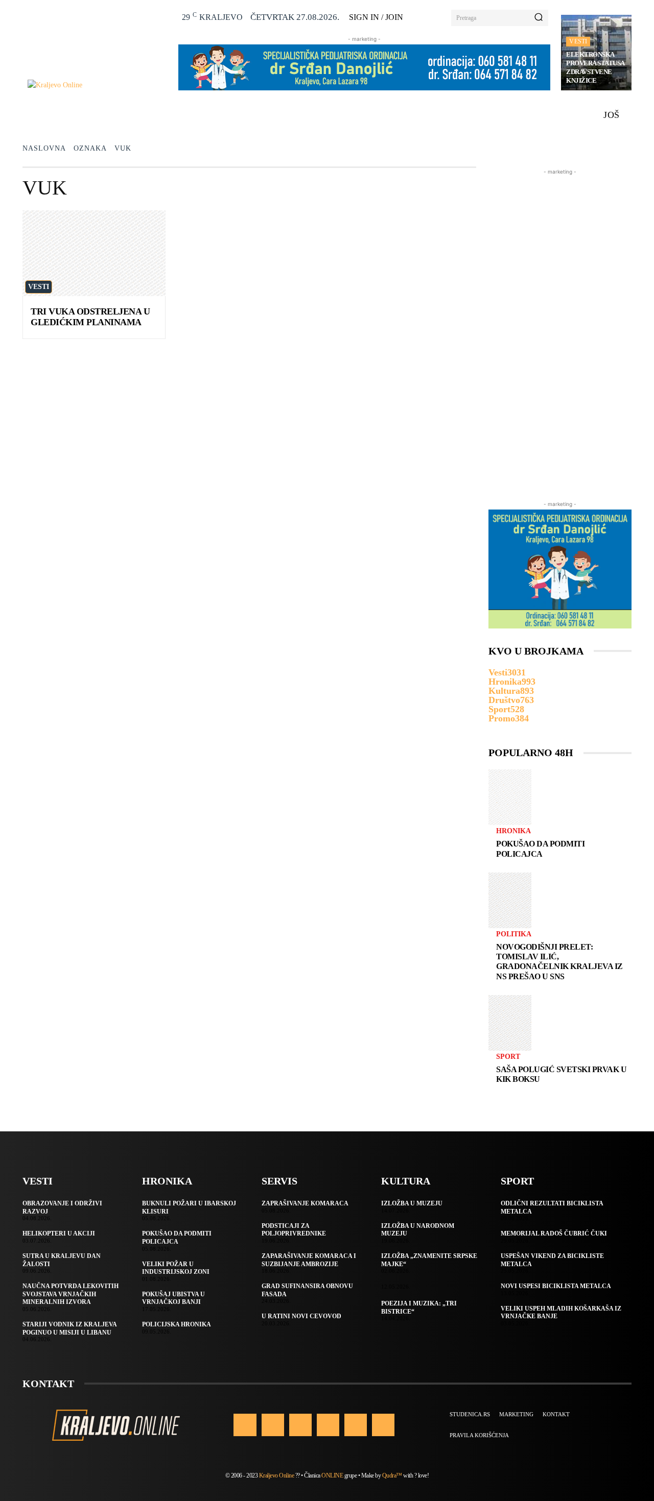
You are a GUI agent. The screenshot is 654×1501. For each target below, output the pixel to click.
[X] (355, 1425)
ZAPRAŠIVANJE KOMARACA (305, 1203)
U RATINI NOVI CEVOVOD (301, 1316)
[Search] (538, 18)
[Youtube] (383, 1425)
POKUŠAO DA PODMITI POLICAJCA (540, 848)
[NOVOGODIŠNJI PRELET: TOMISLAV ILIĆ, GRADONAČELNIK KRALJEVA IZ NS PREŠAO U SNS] (509, 900)
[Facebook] (244, 1425)
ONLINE (332, 1475)
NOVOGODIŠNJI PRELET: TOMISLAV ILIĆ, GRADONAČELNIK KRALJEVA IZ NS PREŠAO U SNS (559, 961)
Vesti (578, 41)
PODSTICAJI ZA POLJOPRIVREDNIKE (294, 1230)
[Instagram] (273, 1425)
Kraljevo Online (276, 1475)
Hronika (513, 831)
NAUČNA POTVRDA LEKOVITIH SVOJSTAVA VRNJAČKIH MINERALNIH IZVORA (70, 1293)
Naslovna (44, 148)
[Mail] (328, 1425)
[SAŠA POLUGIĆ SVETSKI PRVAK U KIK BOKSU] (509, 1023)
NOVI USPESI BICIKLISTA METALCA (556, 1286)
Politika (513, 934)
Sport (508, 1056)
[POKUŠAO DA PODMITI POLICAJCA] (509, 797)
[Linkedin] (300, 1425)
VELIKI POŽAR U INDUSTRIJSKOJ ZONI (175, 1268)
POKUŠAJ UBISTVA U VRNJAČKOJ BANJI (173, 1298)
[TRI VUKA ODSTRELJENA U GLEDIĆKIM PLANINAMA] (94, 253)
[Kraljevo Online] (97, 85)
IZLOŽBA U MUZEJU (411, 1203)
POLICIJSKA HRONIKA (176, 1324)
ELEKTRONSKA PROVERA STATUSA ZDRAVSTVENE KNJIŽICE (595, 67)
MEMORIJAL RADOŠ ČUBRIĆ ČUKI (554, 1233)
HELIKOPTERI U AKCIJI (58, 1233)
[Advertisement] (560, 330)
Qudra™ (392, 1475)
